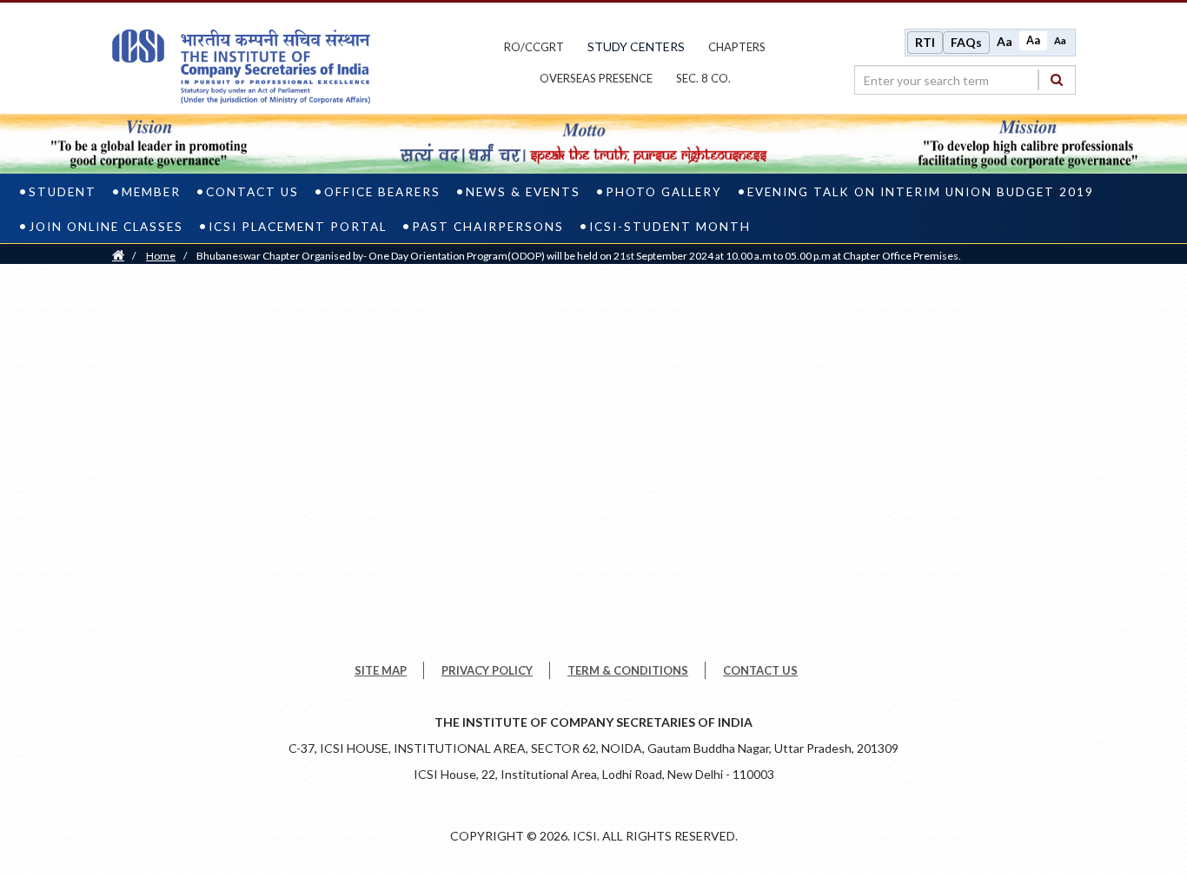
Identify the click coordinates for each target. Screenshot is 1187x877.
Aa (1004, 41)
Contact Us (252, 192)
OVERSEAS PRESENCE (596, 78)
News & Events (523, 192)
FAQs (966, 42)
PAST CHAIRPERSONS (488, 227)
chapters (737, 47)
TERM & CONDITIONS (627, 670)
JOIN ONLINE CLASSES (106, 227)
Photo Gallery (664, 192)
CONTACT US (760, 670)
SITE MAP (381, 670)
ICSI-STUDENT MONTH (670, 227)
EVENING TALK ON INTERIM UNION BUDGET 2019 (920, 192)
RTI (925, 42)
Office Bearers (382, 192)
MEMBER (151, 192)
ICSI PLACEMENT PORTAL (298, 227)
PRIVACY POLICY (487, 670)
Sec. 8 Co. (703, 78)
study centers (636, 46)
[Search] (1057, 79)
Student (62, 192)
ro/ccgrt (534, 47)
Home (161, 255)
